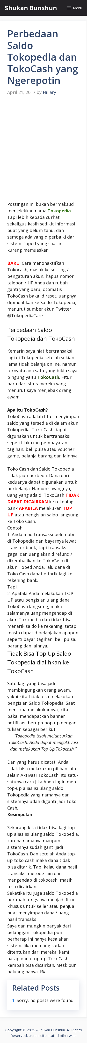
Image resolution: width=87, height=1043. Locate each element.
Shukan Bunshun (31, 8)
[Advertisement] (43, 148)
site (43, 1035)
